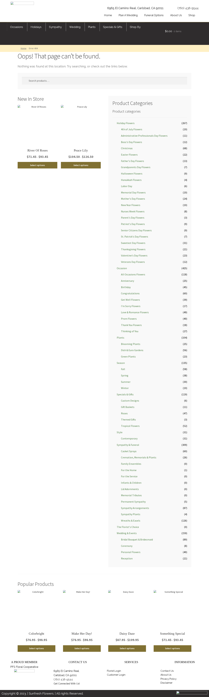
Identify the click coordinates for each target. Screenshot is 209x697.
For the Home (129, 470)
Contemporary (129, 438)
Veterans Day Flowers (133, 261)
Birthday (126, 287)
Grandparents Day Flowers (135, 167)
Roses (124, 413)
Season (121, 362)
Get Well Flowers (130, 299)
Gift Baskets (127, 407)
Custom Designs (130, 400)
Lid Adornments (130, 489)
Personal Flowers (130, 552)
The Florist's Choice (128, 527)
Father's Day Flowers (132, 161)
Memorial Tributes (131, 495)
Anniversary (127, 280)
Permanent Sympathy (133, 501)
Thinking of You (129, 331)
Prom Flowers (129, 318)
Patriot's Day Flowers (133, 224)
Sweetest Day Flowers (133, 243)
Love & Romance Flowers (135, 312)
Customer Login (116, 674)
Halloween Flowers (131, 173)
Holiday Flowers (126, 123)
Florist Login (114, 670)
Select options (37, 165)
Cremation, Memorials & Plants (138, 457)
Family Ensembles (131, 463)
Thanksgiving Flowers (133, 249)
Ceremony (126, 545)
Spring (124, 375)
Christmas (127, 148)
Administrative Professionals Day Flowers (144, 135)
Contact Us (167, 670)
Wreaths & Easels (130, 520)
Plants (120, 337)
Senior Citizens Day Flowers (136, 230)
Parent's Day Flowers (132, 217)
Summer (125, 381)
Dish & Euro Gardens (132, 350)
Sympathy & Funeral (128, 444)
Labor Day (126, 186)
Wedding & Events (127, 533)
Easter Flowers (129, 154)
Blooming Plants (130, 344)
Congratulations (130, 293)
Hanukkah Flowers (131, 180)
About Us (166, 674)
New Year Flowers (130, 205)
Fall (123, 369)
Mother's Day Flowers (133, 198)
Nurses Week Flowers (133, 211)
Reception (127, 558)
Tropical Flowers (130, 426)
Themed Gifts (128, 419)
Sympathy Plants (130, 514)
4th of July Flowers (131, 129)
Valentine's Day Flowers (134, 255)
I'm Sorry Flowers (130, 306)
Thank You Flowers (131, 325)
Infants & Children (131, 482)
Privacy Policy (169, 678)
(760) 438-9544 (188, 8)
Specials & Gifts (125, 394)
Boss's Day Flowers (131, 142)
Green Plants (128, 356)
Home (23, 48)
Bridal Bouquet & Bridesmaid (137, 539)
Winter (125, 388)
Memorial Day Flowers (133, 192)
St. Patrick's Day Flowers (134, 236)
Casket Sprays (129, 451)
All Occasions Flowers (133, 274)
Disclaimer (166, 682)
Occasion (122, 268)
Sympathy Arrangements (135, 508)
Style (119, 432)
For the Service (129, 476)
